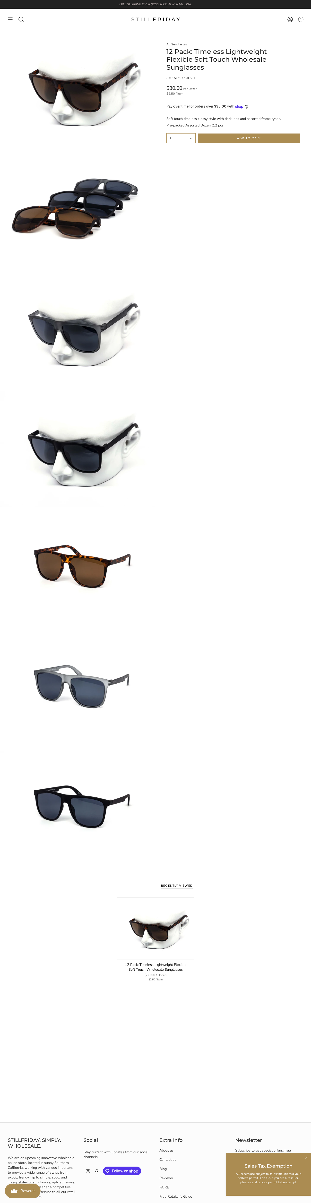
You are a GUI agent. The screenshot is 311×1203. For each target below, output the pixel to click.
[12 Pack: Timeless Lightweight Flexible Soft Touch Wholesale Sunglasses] (155, 929)
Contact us (167, 1159)
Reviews (166, 1178)
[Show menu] (10, 19)
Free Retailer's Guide (175, 1196)
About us (166, 1150)
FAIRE (164, 1187)
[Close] (306, 1157)
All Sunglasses (176, 44)
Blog (163, 1168)
